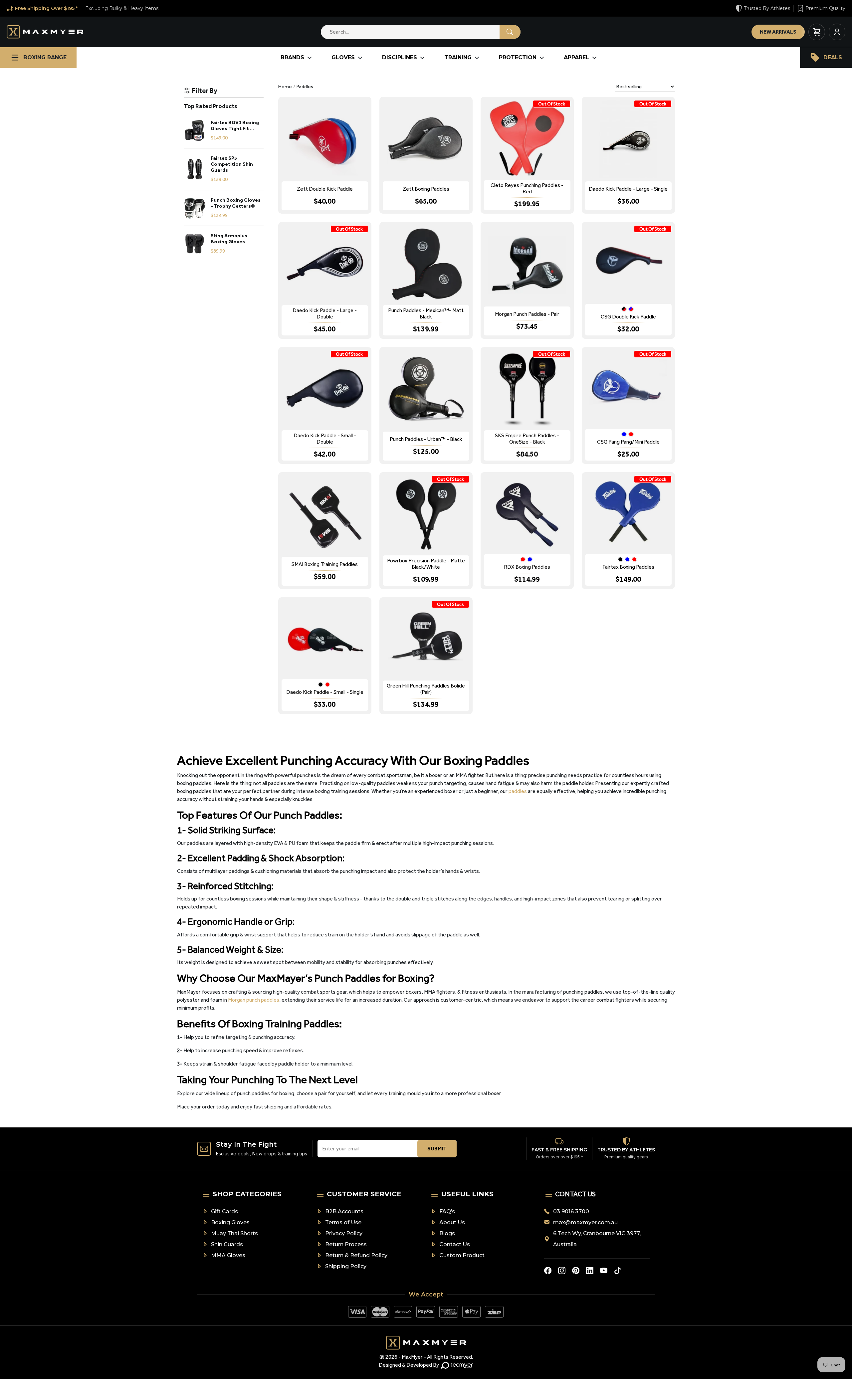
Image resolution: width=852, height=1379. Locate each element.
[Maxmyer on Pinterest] (575, 1270)
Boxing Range (45, 57)
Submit (437, 1148)
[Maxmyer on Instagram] (561, 1270)
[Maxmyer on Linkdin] (589, 1270)
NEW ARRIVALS (778, 32)
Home (285, 87)
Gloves (343, 57)
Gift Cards (224, 1211)
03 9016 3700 (571, 1211)
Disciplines (399, 57)
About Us (452, 1222)
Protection (517, 57)
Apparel (576, 57)
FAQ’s (447, 1211)
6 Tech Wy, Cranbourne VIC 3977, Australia (597, 1239)
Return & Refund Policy (356, 1255)
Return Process (346, 1244)
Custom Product (462, 1255)
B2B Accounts (344, 1211)
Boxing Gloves (230, 1222)
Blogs (447, 1233)
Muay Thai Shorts (234, 1233)
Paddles (305, 87)
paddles (518, 791)
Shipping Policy (345, 1266)
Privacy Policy (343, 1233)
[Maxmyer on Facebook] (547, 1270)
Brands (292, 57)
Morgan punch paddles (253, 1000)
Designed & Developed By (409, 1365)
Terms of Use (343, 1222)
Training (458, 57)
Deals (832, 57)
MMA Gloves (228, 1255)
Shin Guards (227, 1244)
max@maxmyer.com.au (585, 1222)
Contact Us (454, 1244)
